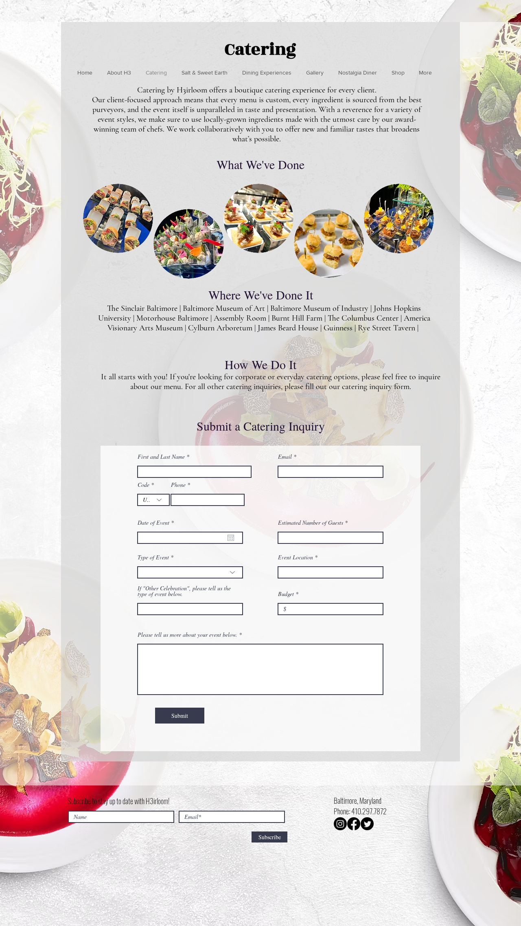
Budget (286, 594)
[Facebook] (353, 823)
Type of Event (153, 557)
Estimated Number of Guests (310, 523)
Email (285, 457)
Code (143, 485)
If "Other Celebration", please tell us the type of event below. (184, 591)
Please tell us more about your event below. (187, 635)
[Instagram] (340, 823)
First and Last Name (161, 457)
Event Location (295, 557)
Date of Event (157, 523)
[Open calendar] (231, 537)
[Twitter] (367, 823)
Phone (178, 485)
